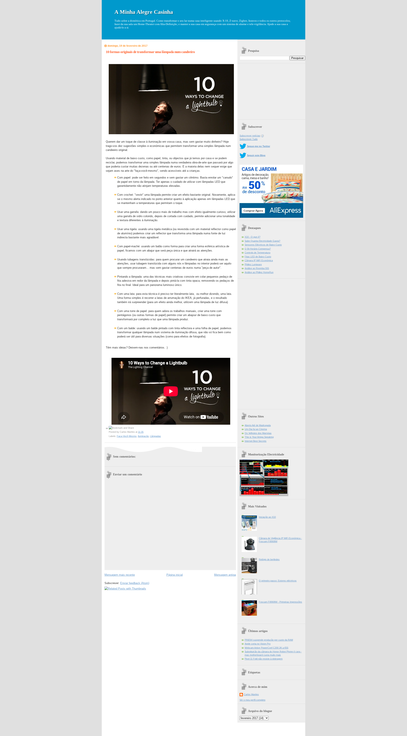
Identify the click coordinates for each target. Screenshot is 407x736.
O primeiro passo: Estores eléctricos (278, 580)
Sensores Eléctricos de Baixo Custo (263, 244)
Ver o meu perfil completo (252, 700)
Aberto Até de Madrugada (258, 425)
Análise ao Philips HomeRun (259, 272)
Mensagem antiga (225, 574)
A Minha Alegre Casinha (143, 12)
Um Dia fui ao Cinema (256, 429)
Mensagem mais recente (120, 574)
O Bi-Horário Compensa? (258, 248)
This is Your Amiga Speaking (259, 437)
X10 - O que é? (252, 237)
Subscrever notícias (250, 135)
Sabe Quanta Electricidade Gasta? (262, 241)
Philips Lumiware (253, 264)
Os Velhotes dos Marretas (258, 433)
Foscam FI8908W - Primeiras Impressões (280, 602)
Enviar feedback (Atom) (134, 583)
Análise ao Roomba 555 (257, 268)
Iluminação (143, 436)
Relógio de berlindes (269, 559)
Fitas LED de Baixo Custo (258, 256)
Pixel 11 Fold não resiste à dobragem (264, 658)
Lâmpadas (155, 436)
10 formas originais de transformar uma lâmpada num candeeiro (150, 52)
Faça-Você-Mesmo (127, 436)
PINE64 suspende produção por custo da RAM (269, 640)
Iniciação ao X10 (267, 517)
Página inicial (174, 574)
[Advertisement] (271, 90)
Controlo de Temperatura (257, 252)
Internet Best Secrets (255, 441)
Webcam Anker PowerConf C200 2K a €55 (266, 647)
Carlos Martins (251, 694)
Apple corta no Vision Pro (257, 643)
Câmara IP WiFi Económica (259, 260)
